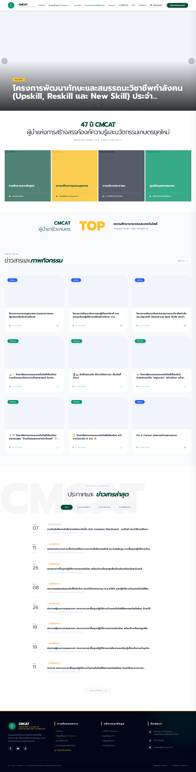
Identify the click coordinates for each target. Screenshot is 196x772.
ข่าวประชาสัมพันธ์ (83, 507)
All (66, 507)
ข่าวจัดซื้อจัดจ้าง (125, 507)
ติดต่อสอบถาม (109, 745)
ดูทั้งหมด (181, 261)
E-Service (123, 5)
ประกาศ (112, 5)
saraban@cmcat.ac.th (163, 747)
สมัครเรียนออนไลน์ (177, 5)
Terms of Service (180, 766)
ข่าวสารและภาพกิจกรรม (95, 5)
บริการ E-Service (110, 731)
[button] (93, 105)
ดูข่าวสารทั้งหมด (96, 691)
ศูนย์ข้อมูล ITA (109, 736)
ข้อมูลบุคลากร (108, 740)
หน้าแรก (41, 5)
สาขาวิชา (77, 5)
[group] (98, 61)
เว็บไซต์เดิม (157, 5)
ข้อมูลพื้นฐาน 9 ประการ (58, 5)
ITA (133, 5)
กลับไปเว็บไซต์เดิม (64, 750)
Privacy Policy (160, 766)
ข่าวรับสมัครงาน (104, 507)
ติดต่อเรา (143, 5)
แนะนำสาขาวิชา (62, 740)
